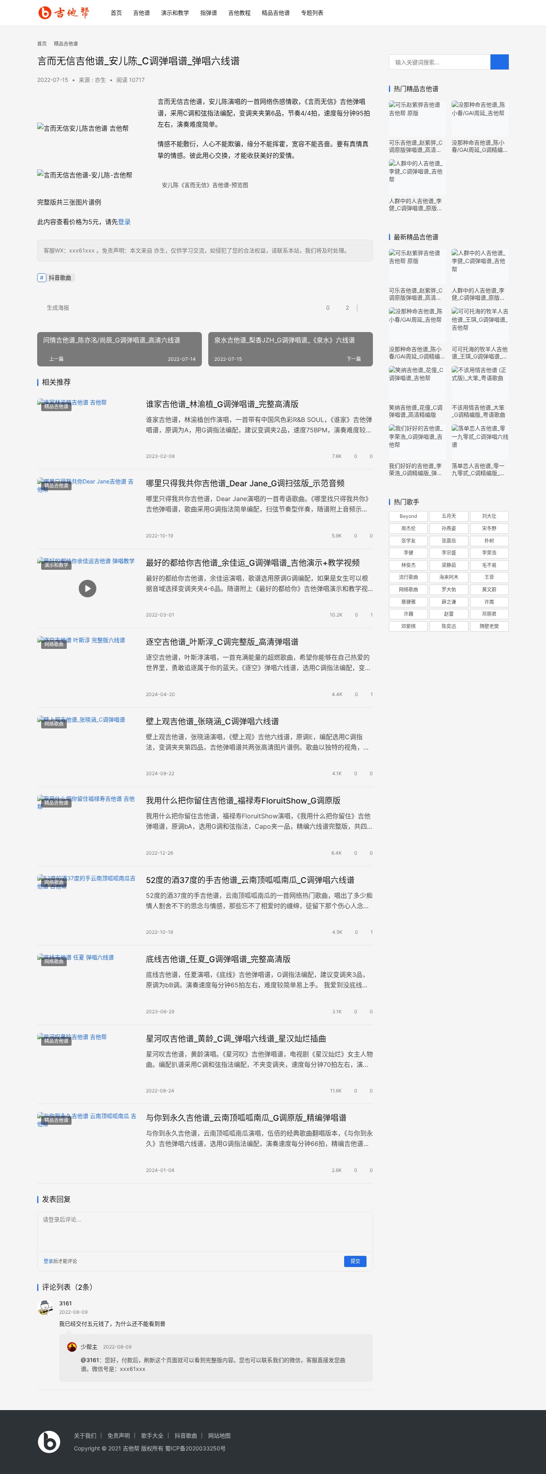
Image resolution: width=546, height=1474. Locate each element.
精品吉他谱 (276, 12)
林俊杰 (408, 565)
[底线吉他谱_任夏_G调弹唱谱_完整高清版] (87, 984)
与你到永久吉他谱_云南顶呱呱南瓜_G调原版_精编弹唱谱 (246, 1118)
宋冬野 (489, 528)
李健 (408, 553)
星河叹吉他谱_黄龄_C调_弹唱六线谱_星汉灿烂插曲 (236, 1039)
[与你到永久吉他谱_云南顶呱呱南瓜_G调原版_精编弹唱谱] (87, 1143)
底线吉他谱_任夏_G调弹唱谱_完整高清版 (218, 959)
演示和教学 (175, 12)
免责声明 (119, 1435)
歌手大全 (152, 1435)
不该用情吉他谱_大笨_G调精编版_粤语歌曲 (478, 411)
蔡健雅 (408, 602)
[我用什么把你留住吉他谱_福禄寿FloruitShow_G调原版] (87, 826)
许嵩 (489, 602)
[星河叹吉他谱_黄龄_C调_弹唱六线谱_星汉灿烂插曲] (87, 1064)
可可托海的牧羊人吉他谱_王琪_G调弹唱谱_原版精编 (480, 353)
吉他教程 (239, 12)
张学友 (408, 541)
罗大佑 (449, 590)
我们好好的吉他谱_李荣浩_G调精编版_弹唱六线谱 (415, 469)
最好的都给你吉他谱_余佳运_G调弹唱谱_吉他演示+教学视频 (253, 563)
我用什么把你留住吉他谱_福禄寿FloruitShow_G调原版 (243, 801)
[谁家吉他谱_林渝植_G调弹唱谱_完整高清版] (87, 429)
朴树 (489, 541)
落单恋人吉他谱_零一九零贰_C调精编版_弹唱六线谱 (478, 469)
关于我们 (85, 1435)
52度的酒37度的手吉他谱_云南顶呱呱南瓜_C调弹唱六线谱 (250, 880)
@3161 (90, 1360)
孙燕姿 (449, 528)
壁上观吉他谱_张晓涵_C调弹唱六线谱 (212, 721)
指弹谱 (208, 12)
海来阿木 (448, 577)
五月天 (449, 516)
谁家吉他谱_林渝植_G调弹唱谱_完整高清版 (222, 404)
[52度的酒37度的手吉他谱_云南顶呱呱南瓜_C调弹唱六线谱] (87, 905)
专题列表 (312, 12)
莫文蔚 (489, 590)
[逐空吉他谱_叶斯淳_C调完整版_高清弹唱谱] (87, 667)
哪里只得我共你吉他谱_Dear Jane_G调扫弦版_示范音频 (245, 483)
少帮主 (89, 1346)
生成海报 (57, 307)
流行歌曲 (408, 577)
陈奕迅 (449, 626)
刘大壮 (489, 516)
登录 (124, 222)
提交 (355, 1261)
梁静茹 (449, 565)
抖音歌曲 (60, 277)
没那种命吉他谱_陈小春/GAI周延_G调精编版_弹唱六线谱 (480, 146)
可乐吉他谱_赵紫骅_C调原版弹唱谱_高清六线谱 (415, 146)
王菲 (489, 577)
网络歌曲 (54, 644)
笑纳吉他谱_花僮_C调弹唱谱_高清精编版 (415, 411)
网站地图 (219, 1435)
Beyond (408, 516)
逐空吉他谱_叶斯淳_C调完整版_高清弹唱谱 (222, 642)
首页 (116, 12)
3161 (65, 1303)
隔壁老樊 (489, 626)
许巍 (408, 614)
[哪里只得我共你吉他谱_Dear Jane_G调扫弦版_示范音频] (87, 509)
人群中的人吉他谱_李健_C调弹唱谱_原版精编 (415, 204)
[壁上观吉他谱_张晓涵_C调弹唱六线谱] (87, 747)
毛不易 (489, 565)
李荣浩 (489, 553)
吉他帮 (131, 1448)
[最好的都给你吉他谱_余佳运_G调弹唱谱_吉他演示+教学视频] (87, 588)
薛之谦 (449, 602)
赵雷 (449, 614)
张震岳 (449, 541)
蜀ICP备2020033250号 (195, 1448)
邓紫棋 (408, 626)
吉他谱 (141, 12)
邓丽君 (489, 614)
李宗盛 (449, 553)
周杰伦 (408, 528)
